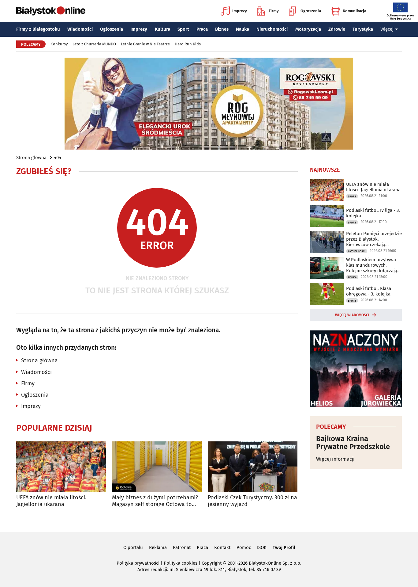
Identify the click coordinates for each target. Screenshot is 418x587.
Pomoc (244, 547)
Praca (202, 29)
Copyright (212, 563)
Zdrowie (336, 29)
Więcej (387, 29)
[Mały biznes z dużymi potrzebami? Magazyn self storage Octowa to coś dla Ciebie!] (157, 466)
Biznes (222, 29)
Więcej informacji (335, 459)
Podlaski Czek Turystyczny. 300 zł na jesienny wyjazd (252, 501)
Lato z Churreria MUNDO (94, 44)
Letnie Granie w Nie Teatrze (145, 44)
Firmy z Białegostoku (38, 29)
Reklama (158, 547)
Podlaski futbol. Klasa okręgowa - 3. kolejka (368, 291)
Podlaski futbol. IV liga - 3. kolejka (373, 213)
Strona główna (31, 157)
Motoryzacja (308, 29)
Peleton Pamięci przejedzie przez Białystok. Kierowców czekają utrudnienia (374, 239)
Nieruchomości (272, 29)
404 (57, 157)
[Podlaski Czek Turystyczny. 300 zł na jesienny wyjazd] (252, 466)
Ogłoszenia (310, 11)
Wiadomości (80, 29)
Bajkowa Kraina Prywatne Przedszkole (353, 443)
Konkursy (59, 44)
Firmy (274, 11)
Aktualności (356, 251)
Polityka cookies (180, 563)
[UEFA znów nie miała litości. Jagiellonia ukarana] (61, 466)
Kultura (162, 29)
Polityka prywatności (138, 563)
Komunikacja (354, 11)
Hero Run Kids (188, 44)
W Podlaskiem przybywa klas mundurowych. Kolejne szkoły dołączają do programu (371, 265)
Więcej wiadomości (352, 315)
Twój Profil (284, 547)
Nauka (242, 29)
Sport (183, 29)
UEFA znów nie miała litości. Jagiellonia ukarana (51, 501)
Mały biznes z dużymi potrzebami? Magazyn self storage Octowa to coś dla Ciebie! (155, 501)
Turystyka (363, 29)
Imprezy (239, 11)
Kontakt (222, 547)
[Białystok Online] (50, 11)
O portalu (133, 547)
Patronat (182, 547)
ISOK (262, 547)
